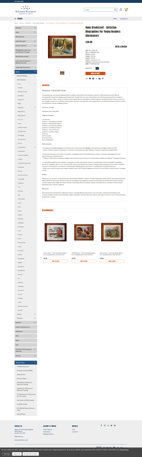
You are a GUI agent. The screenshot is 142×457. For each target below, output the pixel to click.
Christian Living (22, 131)
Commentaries (22, 147)
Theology (20, 298)
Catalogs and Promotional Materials (23, 350)
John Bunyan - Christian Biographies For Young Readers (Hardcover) (83, 253)
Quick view (56, 232)
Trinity (19, 302)
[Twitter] (96, 78)
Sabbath (20, 262)
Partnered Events (21, 45)
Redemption (21, 258)
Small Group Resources (23, 327)
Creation (20, 159)
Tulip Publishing (21, 80)
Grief (19, 207)
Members (18, 28)
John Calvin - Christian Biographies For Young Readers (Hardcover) (55, 253)
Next (125, 210)
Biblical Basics (21, 111)
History (20, 211)
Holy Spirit (20, 219)
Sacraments (21, 266)
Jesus (19, 230)
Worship (20, 310)
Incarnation (21, 226)
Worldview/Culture (23, 306)
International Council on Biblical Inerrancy (23, 62)
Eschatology (21, 179)
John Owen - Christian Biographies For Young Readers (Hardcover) (111, 253)
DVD (17, 336)
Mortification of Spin (22, 56)
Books (21, 23)
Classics (20, 143)
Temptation (21, 286)
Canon (19, 123)
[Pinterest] (103, 78)
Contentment (21, 151)
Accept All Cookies (30, 454)
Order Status (46, 431)
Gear (17, 345)
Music (19, 238)
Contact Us (124, 18)
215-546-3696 (18, 1)
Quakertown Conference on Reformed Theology (25, 389)
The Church (21, 290)
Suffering (20, 282)
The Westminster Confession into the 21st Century (26, 395)
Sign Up (50, 429)
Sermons (20, 274)
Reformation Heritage (38, 23)
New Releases (20, 37)
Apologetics (21, 95)
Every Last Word (21, 378)
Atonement (21, 99)
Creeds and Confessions (24, 163)
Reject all (17, 454)
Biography (20, 119)
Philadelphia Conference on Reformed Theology (23, 51)
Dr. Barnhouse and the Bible (24, 370)
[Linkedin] (100, 78)
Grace (19, 203)
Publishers (28, 23)
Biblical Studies (22, 115)
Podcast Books (22, 242)
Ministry (20, 234)
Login (44, 429)
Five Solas (20, 191)
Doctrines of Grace (23, 175)
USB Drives (19, 331)
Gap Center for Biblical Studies (25, 400)
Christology (21, 135)
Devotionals (21, 167)
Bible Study (21, 107)
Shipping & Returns (48, 434)
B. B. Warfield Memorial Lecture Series (25, 409)
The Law (20, 294)
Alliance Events (21, 374)
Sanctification (21, 270)
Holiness (20, 215)
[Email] (90, 78)
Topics (19, 84)
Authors (19, 314)
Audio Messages (21, 41)
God (19, 195)
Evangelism (21, 183)
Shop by (18, 355)
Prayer (19, 246)
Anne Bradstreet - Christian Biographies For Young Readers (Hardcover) (64, 23)
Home (16, 23)
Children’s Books (22, 127)
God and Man (21, 199)
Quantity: (88, 68)
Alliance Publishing (22, 76)
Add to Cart (55, 261)
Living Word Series (22, 404)
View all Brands (21, 414)
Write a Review (121, 46)
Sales (17, 32)
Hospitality (20, 223)
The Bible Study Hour (23, 366)
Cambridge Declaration (23, 67)
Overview (45, 85)
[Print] (93, 78)
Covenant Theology (23, 155)
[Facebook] (87, 78)
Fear (19, 187)
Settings (7, 454)
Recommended (47, 210)
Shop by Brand (20, 362)
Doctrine (20, 171)
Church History (22, 139)
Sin (18, 278)
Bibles (19, 103)
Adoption (20, 87)
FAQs (115, 18)
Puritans (20, 254)
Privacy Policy (124, 450)
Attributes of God (22, 91)
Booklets (18, 322)
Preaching (20, 250)
